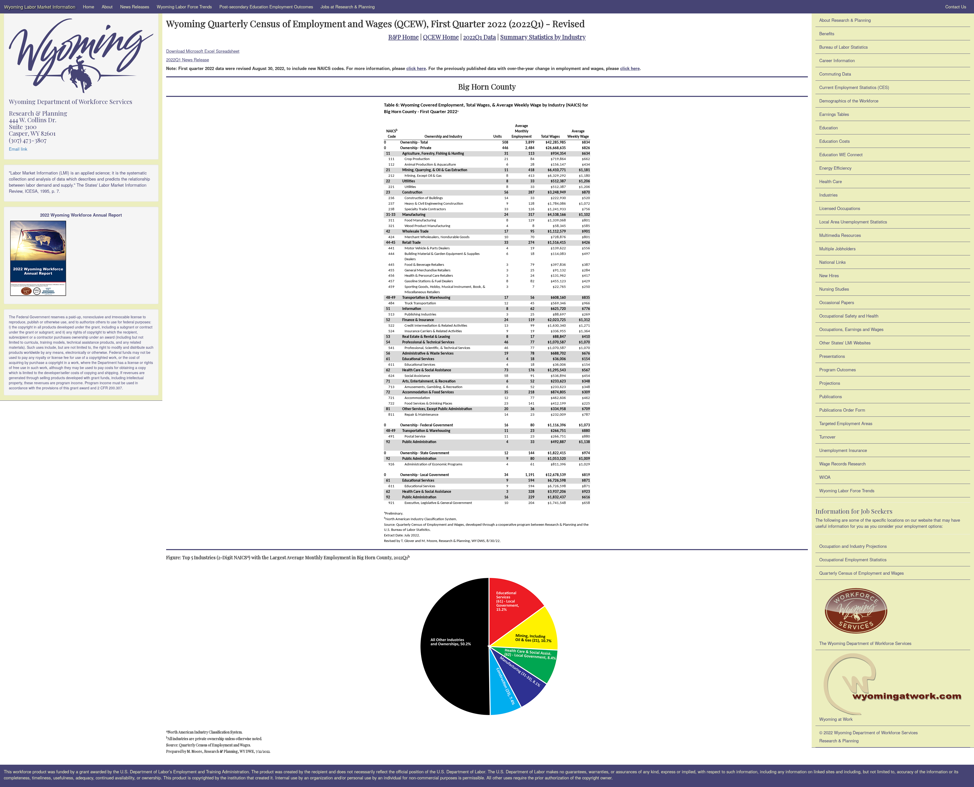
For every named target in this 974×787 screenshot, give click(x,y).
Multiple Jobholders (837, 249)
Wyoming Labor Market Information (39, 6)
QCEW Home (441, 37)
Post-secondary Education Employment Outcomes (266, 7)
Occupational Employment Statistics (852, 559)
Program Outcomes (837, 369)
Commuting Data (835, 74)
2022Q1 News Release (187, 60)
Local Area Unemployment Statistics (853, 222)
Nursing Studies (834, 289)
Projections (829, 383)
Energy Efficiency (835, 168)
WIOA (824, 477)
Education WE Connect (841, 154)
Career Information (837, 60)
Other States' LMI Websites (845, 343)
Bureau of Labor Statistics (843, 47)
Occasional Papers (836, 302)
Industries (828, 195)
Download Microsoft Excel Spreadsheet (202, 51)
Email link (18, 149)
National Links (832, 262)
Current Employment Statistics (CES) (854, 87)
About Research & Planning (845, 20)
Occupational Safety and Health (848, 316)
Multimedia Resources (840, 235)
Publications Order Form (842, 410)
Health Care (830, 181)
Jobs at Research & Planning (348, 7)
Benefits (826, 33)
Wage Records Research (842, 464)
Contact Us (955, 7)
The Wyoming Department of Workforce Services (865, 643)
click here (416, 68)
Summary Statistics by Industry (543, 37)
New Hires (829, 275)
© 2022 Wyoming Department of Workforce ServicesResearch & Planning (868, 736)
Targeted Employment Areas (845, 423)
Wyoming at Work (836, 719)
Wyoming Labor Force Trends (184, 7)
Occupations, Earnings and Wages (851, 329)
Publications (830, 396)
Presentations (832, 356)
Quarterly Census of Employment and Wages (861, 573)
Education (828, 128)
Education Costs (834, 141)
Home (88, 7)
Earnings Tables (834, 114)
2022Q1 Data (479, 37)
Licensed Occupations (839, 208)
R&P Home (403, 37)
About (107, 7)
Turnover (827, 437)
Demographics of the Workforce (848, 101)
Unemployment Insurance (843, 450)
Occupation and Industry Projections (853, 546)
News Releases (134, 7)
